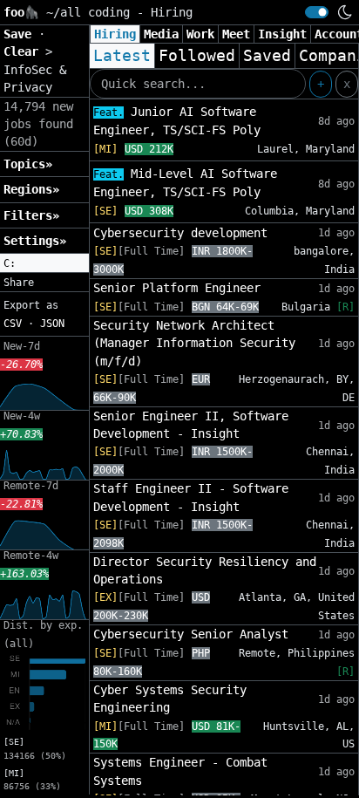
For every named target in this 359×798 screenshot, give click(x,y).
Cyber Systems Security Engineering (170, 698)
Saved (267, 56)
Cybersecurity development (180, 233)
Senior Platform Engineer (177, 288)
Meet (236, 34)
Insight (282, 34)
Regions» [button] (31, 189)
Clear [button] (24, 51)
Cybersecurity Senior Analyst (190, 634)
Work (200, 34)
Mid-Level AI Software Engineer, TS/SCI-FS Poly (185, 183)
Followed (197, 56)
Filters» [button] (31, 215)
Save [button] (20, 34)
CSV (12, 323)
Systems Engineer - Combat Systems (180, 771)
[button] (44, 263)
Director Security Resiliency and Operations (204, 570)
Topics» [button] (27, 164)
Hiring (115, 34)
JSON (52, 323)
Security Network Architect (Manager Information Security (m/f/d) (194, 343)
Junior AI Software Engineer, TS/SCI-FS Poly (177, 121)
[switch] (317, 12)
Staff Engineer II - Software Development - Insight (190, 497)
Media (161, 34)
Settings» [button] (34, 241)
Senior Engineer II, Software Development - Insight (190, 424)
